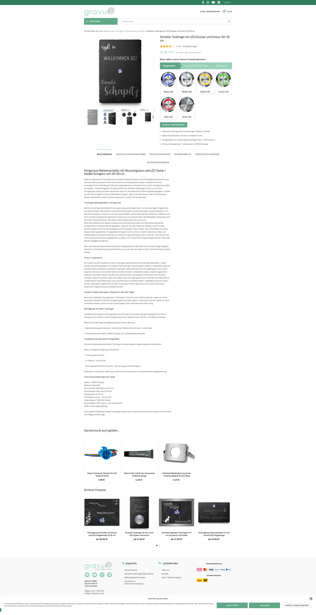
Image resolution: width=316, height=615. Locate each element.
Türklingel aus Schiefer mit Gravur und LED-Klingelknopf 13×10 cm (102, 534)
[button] (311, 598)
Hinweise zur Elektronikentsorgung (133, 582)
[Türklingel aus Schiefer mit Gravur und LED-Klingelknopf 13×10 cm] (102, 512)
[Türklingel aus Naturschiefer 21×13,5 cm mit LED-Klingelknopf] (214, 512)
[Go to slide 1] (156, 545)
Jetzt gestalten (173, 124)
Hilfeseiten (100, 411)
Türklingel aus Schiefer (135, 31)
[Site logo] (99, 11)
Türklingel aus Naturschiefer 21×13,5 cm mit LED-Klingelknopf (214, 534)
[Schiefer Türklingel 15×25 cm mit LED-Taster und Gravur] (139, 512)
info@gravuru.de (97, 593)
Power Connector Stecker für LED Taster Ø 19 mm (102, 474)
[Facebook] (87, 574)
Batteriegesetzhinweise (134, 577)
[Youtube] (94, 574)
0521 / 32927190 (97, 591)
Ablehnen (264, 605)
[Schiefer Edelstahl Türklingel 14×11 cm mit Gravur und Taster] (177, 512)
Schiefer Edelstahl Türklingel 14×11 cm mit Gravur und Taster (177, 534)
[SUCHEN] (229, 21)
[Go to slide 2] (159, 545)
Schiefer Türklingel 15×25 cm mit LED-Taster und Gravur (139, 534)
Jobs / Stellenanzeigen (171, 577)
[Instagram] (102, 574)
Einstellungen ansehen (296, 605)
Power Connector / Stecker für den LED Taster (113, 292)
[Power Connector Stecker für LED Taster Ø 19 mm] (102, 453)
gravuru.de (108, 31)
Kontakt (165, 573)
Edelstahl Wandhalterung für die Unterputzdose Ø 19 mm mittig (177, 474)
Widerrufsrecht (130, 570)
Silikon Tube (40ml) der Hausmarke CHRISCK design (139, 474)
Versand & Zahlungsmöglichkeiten (139, 573)
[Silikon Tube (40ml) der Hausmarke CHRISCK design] (139, 453)
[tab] (104, 153)
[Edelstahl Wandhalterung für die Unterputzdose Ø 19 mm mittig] (177, 453)
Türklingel (119, 31)
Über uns (165, 570)
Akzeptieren (232, 605)
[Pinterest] (109, 574)
